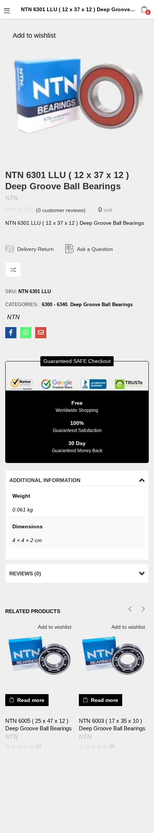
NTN (11, 198)
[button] (144, 9)
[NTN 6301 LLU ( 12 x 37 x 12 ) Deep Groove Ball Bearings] (10, 332)
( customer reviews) (61, 210)
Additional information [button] (44, 480)
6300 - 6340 (54, 304)
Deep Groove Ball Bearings (101, 304)
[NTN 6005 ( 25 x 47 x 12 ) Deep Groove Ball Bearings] (40, 655)
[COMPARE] (13, 269)
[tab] (77, 480)
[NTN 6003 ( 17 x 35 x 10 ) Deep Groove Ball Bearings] (114, 655)
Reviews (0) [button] (25, 573)
